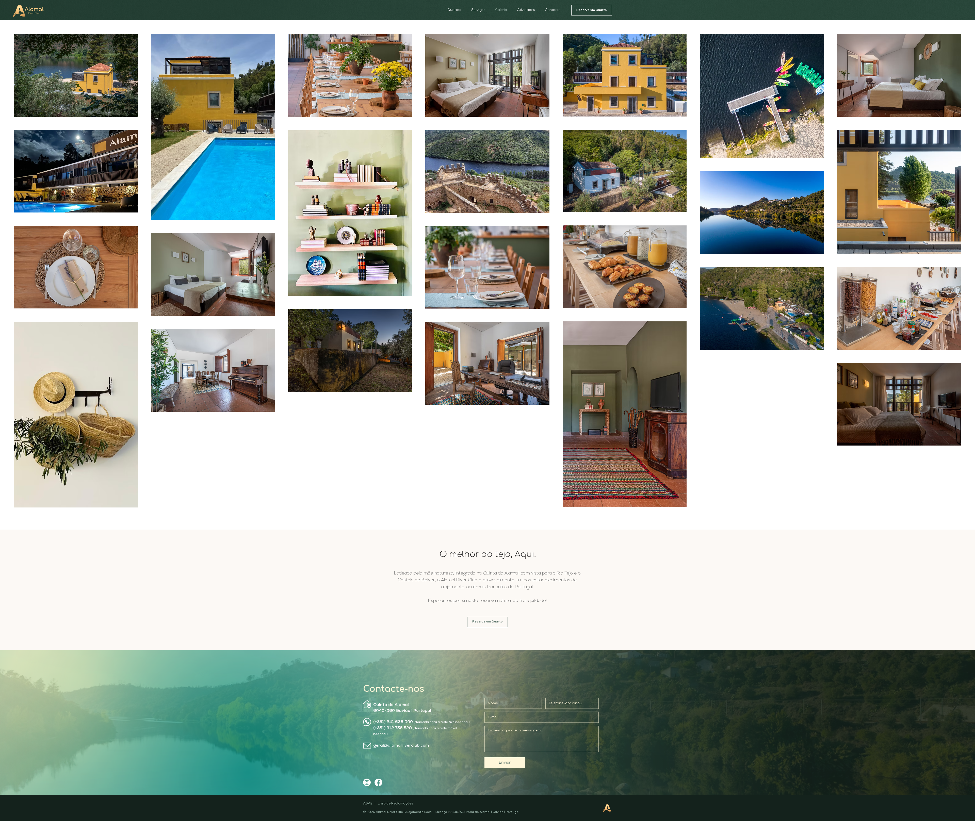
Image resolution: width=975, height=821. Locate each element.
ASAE (367, 803)
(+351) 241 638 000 (393, 722)
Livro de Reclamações (395, 803)
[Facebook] (378, 782)
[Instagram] (367, 782)
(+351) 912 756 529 (392, 728)
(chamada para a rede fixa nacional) (441, 722)
